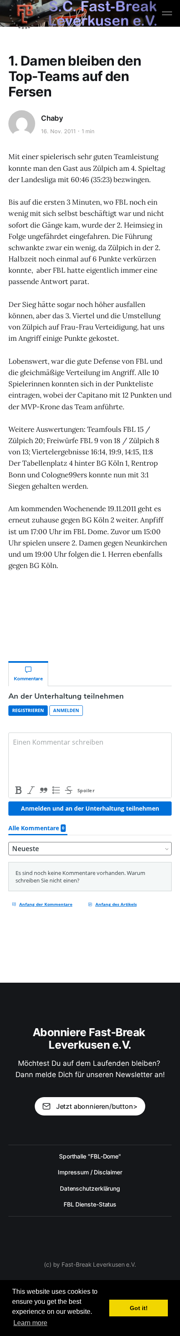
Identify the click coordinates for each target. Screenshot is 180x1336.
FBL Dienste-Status (90, 1204)
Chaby (52, 118)
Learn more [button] (30, 1322)
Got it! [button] (139, 1308)
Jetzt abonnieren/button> (97, 1106)
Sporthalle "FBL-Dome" (90, 1156)
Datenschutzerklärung (90, 1188)
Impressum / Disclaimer (90, 1172)
